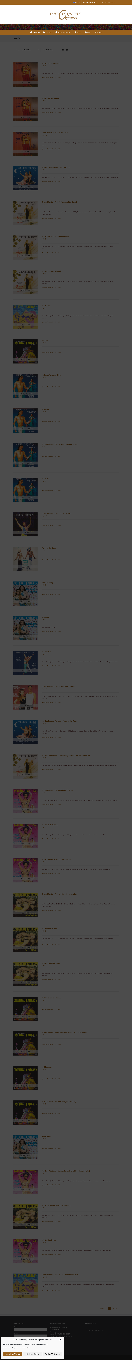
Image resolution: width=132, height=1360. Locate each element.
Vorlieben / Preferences (52, 1354)
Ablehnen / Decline (32, 1354)
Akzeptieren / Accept (13, 1354)
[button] (61, 1340)
